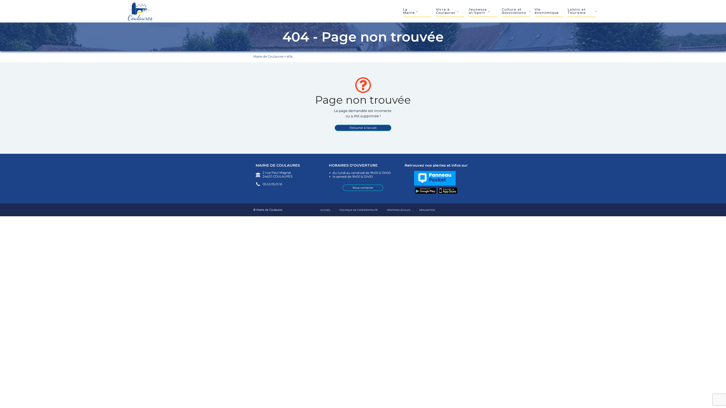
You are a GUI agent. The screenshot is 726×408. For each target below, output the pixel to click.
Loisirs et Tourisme (577, 11)
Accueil (325, 210)
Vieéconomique (547, 11)
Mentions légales (398, 210)
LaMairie (409, 11)
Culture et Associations (514, 11)
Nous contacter (363, 187)
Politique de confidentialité (359, 210)
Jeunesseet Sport (478, 11)
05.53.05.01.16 (272, 184)
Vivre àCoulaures (445, 11)
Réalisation (427, 210)
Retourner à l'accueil (363, 128)
